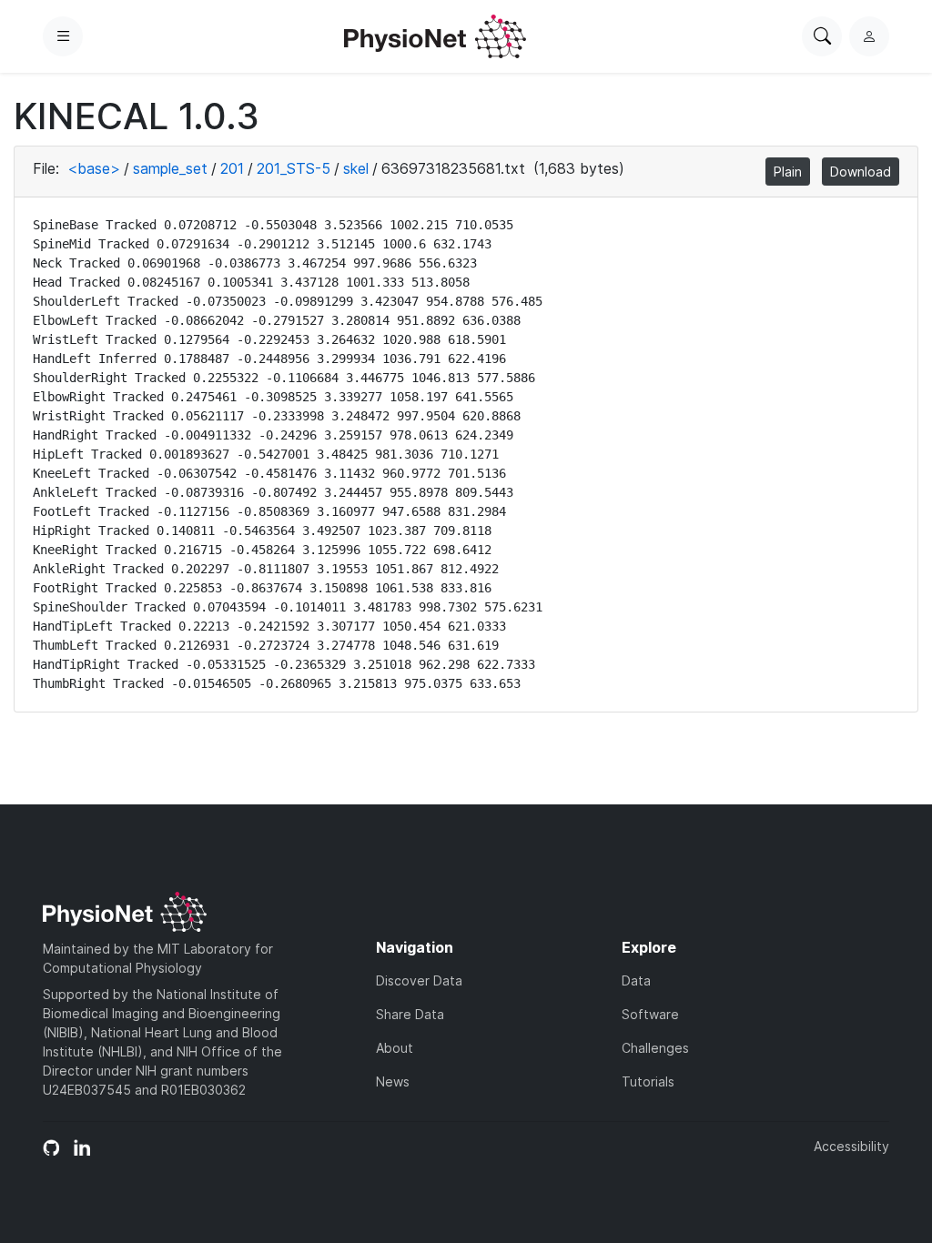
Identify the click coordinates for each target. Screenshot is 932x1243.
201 (232, 168)
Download (860, 171)
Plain (788, 171)
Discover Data (419, 980)
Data (636, 980)
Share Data (410, 1014)
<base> (93, 168)
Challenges (655, 1048)
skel (356, 168)
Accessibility (851, 1146)
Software (650, 1014)
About (394, 1048)
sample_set (170, 168)
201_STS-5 (293, 168)
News (393, 1081)
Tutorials (648, 1081)
